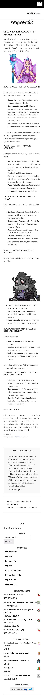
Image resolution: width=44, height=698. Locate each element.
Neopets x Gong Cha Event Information (22, 507)
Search (8, 542)
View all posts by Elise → (16, 490)
